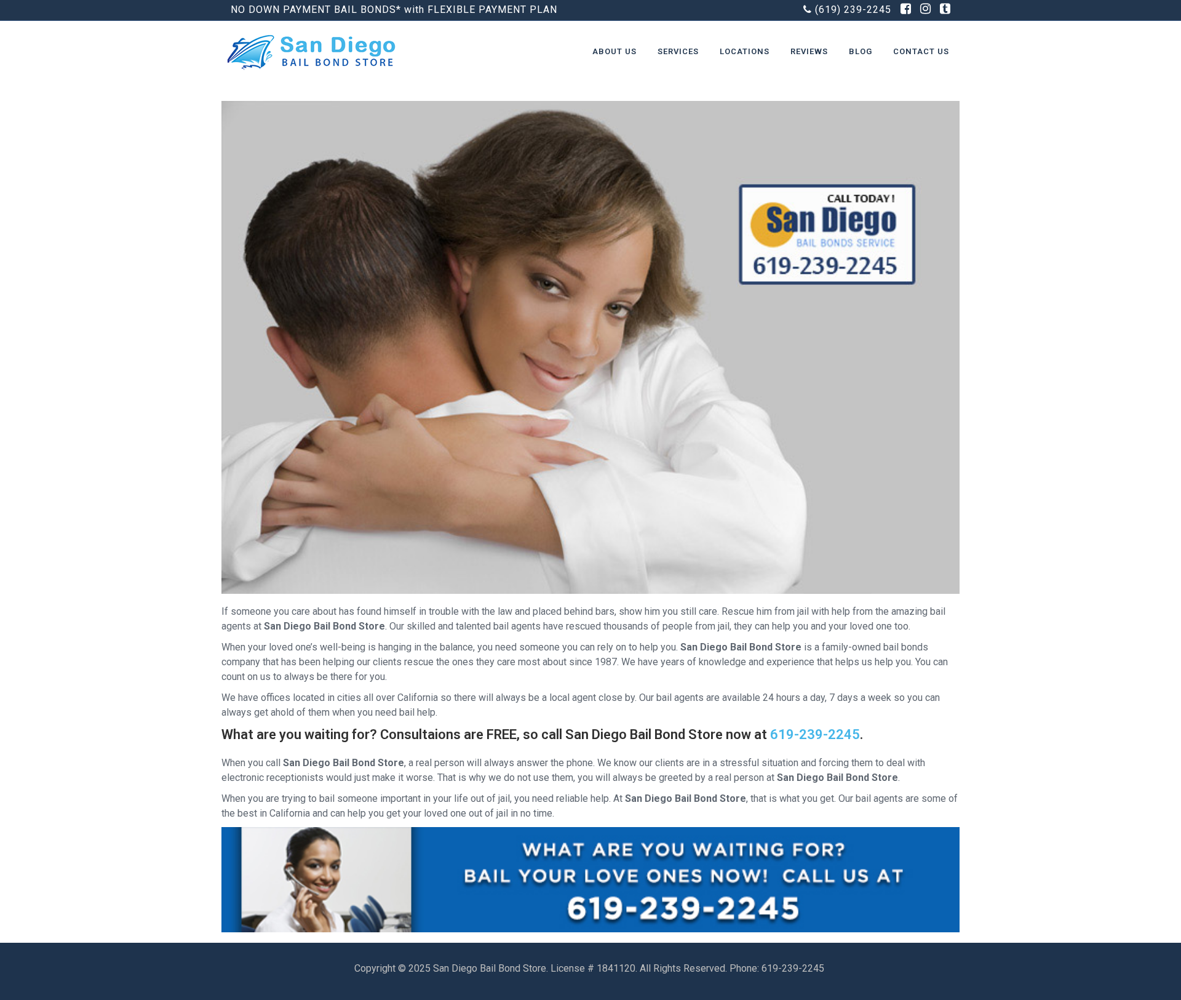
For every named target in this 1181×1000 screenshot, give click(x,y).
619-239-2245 (815, 734)
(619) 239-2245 (853, 9)
